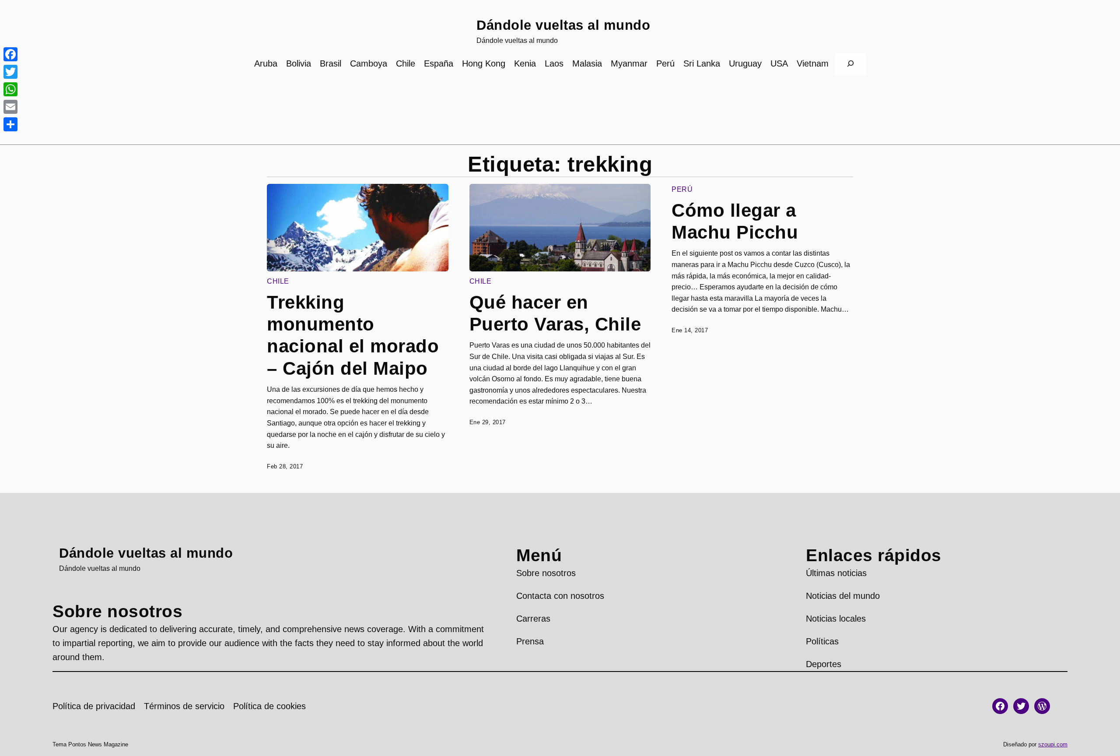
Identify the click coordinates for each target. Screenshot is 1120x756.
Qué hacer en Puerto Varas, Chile (555, 313)
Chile (278, 281)
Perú (682, 189)
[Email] (10, 107)
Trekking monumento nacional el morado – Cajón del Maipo (353, 335)
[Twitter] (10, 72)
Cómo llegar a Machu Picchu (735, 221)
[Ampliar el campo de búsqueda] (850, 63)
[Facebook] (10, 54)
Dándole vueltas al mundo (563, 25)
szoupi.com (1053, 744)
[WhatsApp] (10, 89)
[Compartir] (10, 124)
